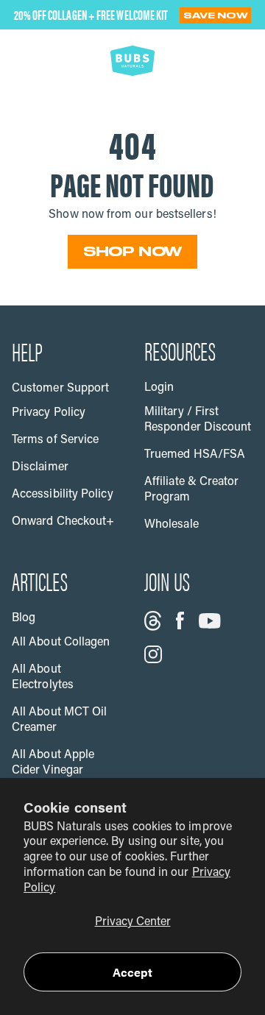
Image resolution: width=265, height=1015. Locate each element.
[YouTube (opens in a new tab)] (210, 621)
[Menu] (31, 60)
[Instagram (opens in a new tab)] (153, 654)
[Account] (196, 60)
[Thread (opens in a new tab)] (152, 621)
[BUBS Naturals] (132, 60)
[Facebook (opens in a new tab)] (180, 620)
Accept (132, 971)
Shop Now (133, 251)
